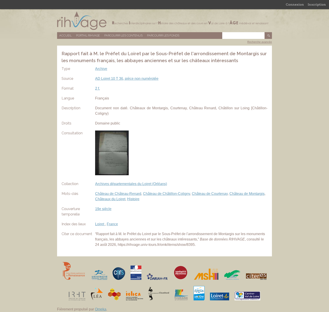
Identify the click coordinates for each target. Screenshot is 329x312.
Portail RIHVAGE (88, 35)
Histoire (133, 199)
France (112, 224)
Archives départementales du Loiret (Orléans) (131, 184)
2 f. (97, 88)
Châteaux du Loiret (110, 199)
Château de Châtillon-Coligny (166, 194)
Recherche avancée (259, 42)
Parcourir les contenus (123, 35)
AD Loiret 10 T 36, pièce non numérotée (126, 78)
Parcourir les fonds (163, 35)
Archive (101, 69)
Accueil (65, 35)
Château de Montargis (247, 194)
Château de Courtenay (210, 194)
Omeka (100, 309)
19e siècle (103, 209)
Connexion (295, 4)
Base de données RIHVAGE (164, 20)
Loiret (100, 224)
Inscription (317, 4)
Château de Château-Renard (118, 194)
